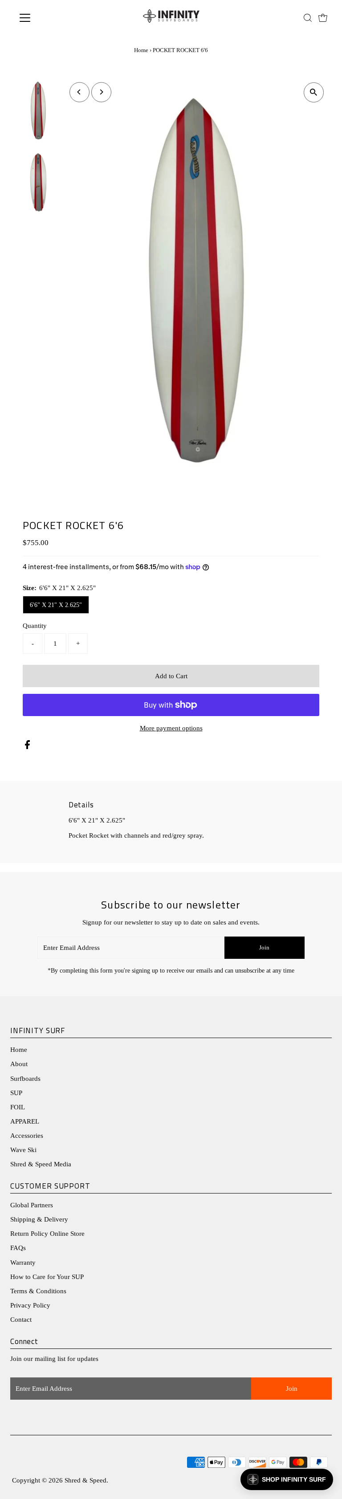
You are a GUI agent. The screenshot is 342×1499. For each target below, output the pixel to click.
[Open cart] (322, 18)
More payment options (171, 728)
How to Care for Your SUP (47, 1276)
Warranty (23, 1262)
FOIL (17, 1107)
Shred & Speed (85, 1480)
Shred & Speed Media (40, 1164)
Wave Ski (23, 1149)
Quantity (35, 625)
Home (141, 50)
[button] (286, 1479)
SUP (16, 1092)
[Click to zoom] (314, 92)
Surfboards (25, 1078)
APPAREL (24, 1121)
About (19, 1063)
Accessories (26, 1135)
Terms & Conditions (38, 1291)
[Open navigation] (51, 18)
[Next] (101, 92)
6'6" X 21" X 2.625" (56, 605)
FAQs (18, 1247)
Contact (21, 1319)
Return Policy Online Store (47, 1233)
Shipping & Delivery (39, 1219)
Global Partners (31, 1205)
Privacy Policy (30, 1305)
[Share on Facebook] (27, 746)
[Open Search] (308, 18)
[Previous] (79, 92)
